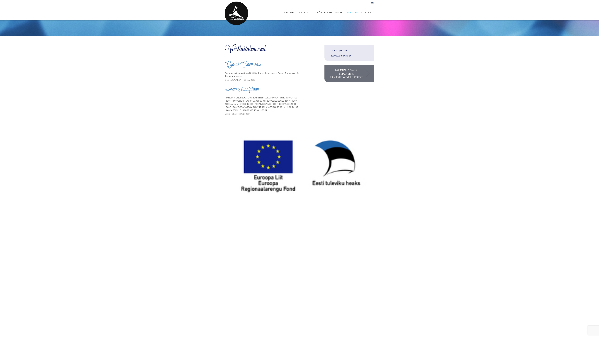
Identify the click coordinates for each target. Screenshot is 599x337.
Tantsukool (306, 12)
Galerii (339, 12)
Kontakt (367, 12)
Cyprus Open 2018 (243, 65)
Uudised (352, 12)
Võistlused (324, 12)
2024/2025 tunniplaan (242, 89)
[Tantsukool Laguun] (236, 13)
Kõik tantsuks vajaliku (346, 74)
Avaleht (289, 12)
